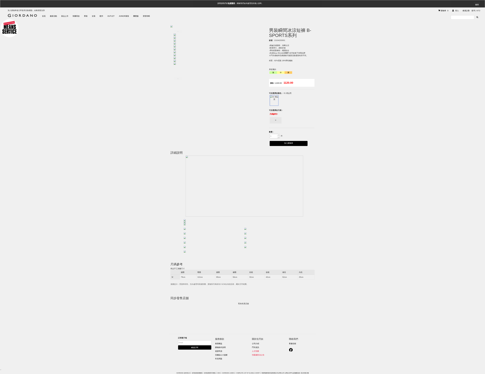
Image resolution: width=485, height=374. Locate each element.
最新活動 (53, 16)
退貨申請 (218, 351)
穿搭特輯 (146, 16)
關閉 (477, 5)
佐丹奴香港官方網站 (209, 373)
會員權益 (218, 344)
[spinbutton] (273, 136)
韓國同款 (76, 16)
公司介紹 (255, 344)
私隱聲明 (231, 3)
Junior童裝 (124, 16)
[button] (278, 135)
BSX (218, 373)
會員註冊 (466, 11)
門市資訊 (255, 347)
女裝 (93, 16)
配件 (101, 16)
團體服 (136, 16)
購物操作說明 (220, 347)
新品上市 (64, 16)
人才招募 (255, 351)
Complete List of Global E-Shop (248, 373)
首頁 (44, 16)
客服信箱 (292, 344)
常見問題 (218, 359)
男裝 (86, 16)
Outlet (111, 16)
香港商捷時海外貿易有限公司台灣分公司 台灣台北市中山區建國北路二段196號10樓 (285, 373)
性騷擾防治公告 (258, 355)
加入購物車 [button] (288, 143)
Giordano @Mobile (183, 373)
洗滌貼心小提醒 (221, 355)
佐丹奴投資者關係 (197, 373)
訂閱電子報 (182, 338)
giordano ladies (228, 373)
